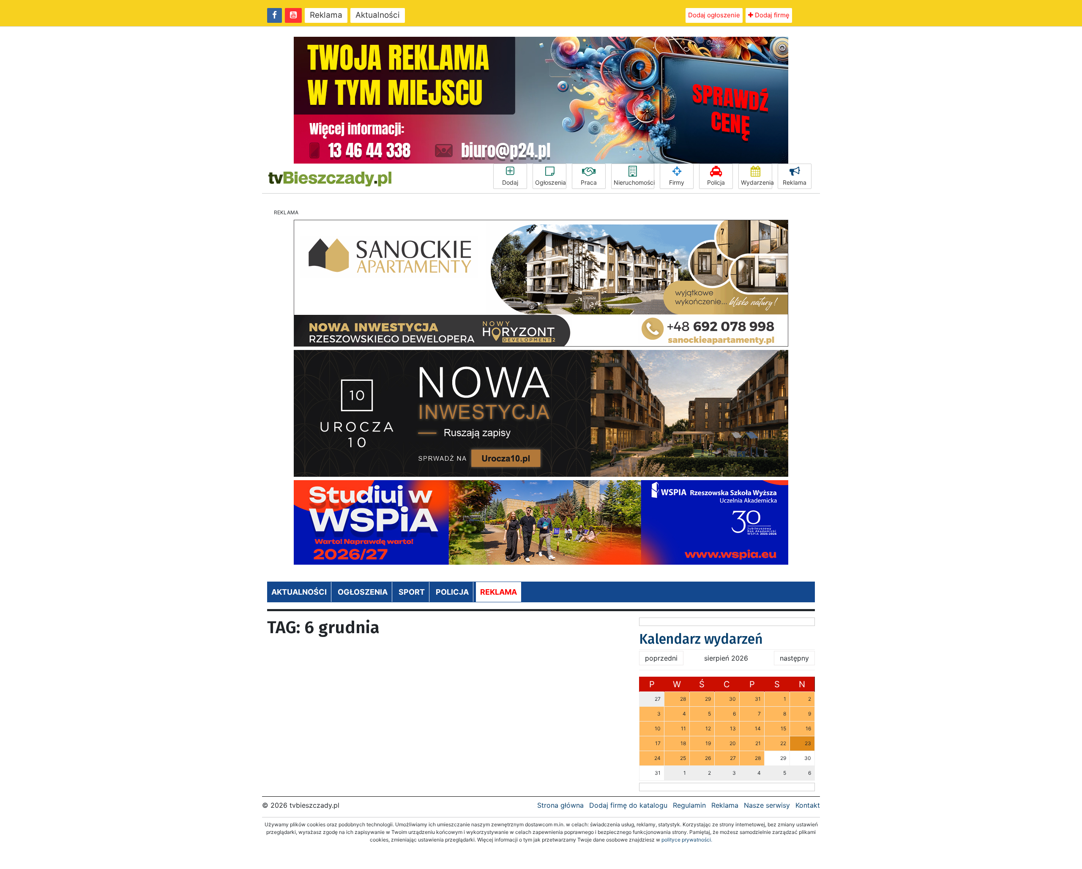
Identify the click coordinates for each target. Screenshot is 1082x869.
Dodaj (510, 182)
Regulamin (689, 805)
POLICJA (452, 592)
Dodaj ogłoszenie (714, 15)
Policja (716, 182)
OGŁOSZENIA (363, 592)
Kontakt (807, 805)
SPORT (412, 592)
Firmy (676, 182)
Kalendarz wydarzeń (701, 639)
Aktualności (377, 15)
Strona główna (560, 805)
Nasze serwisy (767, 805)
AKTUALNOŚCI (299, 592)
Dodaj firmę (771, 15)
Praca (589, 182)
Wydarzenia (756, 182)
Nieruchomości (634, 182)
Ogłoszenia (550, 182)
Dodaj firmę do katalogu (628, 805)
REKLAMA (498, 592)
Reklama (326, 15)
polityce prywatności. (686, 839)
